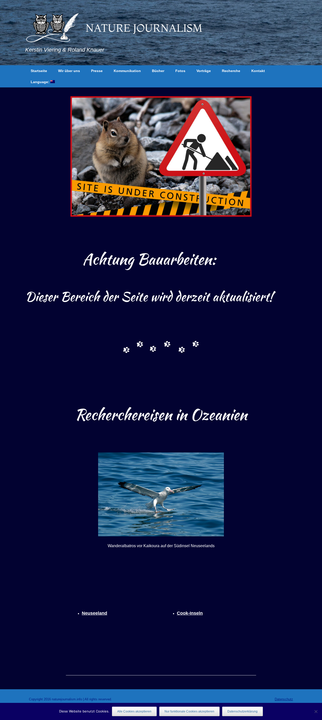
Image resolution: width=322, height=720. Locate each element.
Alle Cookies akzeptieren (134, 711)
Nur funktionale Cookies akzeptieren (189, 711)
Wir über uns (69, 71)
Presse (97, 71)
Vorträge (203, 71)
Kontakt (258, 71)
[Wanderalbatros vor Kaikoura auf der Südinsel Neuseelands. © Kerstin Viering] (161, 494)
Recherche (231, 71)
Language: (40, 82)
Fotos (180, 71)
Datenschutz (284, 699)
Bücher (158, 71)
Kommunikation (127, 71)
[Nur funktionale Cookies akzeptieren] (315, 711)
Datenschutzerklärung (242, 711)
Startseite (39, 71)
